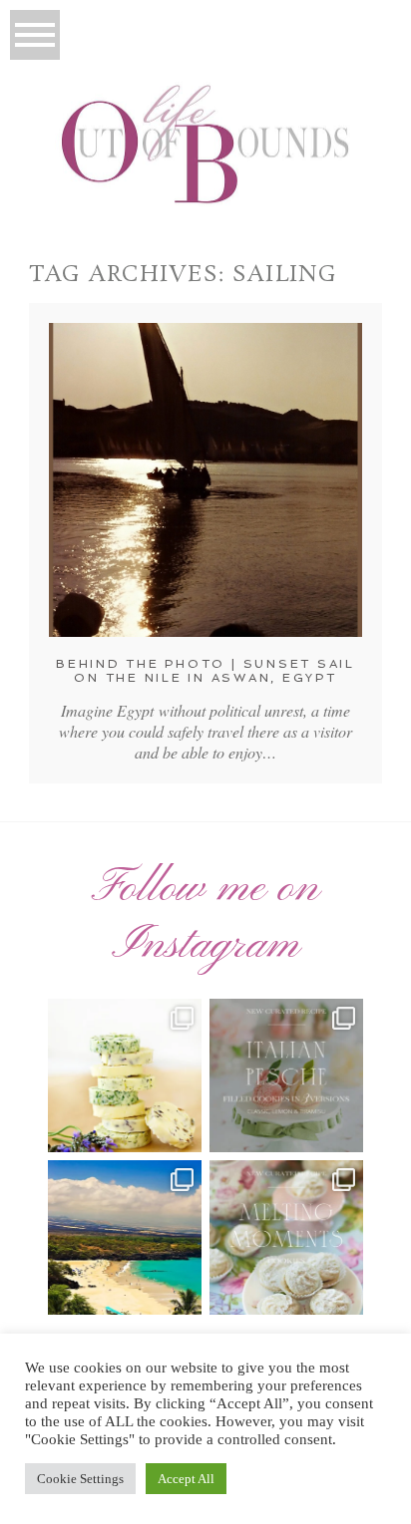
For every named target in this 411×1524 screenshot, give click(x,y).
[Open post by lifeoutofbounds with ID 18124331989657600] (125, 1237)
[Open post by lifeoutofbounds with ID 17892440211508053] (286, 1237)
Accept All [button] (186, 1478)
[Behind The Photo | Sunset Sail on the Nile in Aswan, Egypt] (205, 480)
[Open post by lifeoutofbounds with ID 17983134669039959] (286, 1075)
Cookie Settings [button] (80, 1478)
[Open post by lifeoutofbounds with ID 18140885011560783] (125, 1075)
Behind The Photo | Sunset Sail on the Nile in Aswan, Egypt (205, 671)
